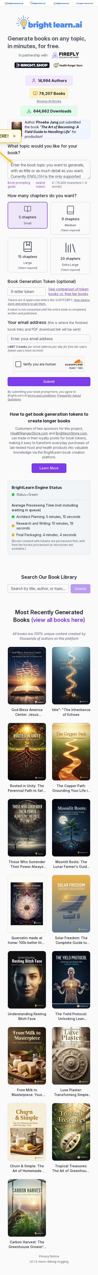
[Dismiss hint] (14, 136)
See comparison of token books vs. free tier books (68, 291)
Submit (49, 381)
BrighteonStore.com (71, 433)
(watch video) (40, 184)
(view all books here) (58, 619)
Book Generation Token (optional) (42, 281)
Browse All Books (49, 101)
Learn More (49, 468)
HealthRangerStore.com (29, 433)
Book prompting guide (19, 184)
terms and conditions (42, 395)
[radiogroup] (49, 238)
